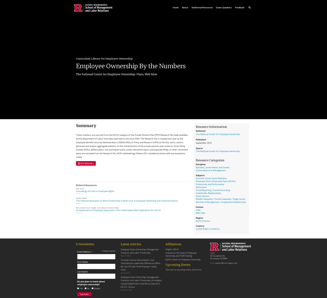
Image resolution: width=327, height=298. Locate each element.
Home (176, 7)
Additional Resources (202, 7)
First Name (82, 261)
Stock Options (202, 196)
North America (203, 221)
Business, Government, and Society (212, 167)
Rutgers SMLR (171, 249)
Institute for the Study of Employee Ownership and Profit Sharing (181, 254)
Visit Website (86, 163)
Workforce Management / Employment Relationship (221, 202)
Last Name (82, 271)
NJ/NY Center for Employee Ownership (183, 259)
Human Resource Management (211, 170)
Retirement (201, 187)
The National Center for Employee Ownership (105, 74)
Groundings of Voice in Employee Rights (95, 191)
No (88, 288)
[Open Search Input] (250, 7)
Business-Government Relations (211, 178)
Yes (81, 288)
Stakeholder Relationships (208, 193)
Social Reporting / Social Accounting (213, 190)
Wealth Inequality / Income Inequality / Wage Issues (220, 199)
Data (140, 74)
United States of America (207, 228)
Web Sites (151, 74)
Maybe (97, 288)
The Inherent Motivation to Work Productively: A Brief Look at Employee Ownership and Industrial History (127, 200)
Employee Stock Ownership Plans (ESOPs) (216, 181)
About (185, 7)
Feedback (239, 7)
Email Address (85, 252)
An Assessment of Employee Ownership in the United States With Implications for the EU (118, 210)
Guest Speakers (224, 7)
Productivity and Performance (210, 184)
